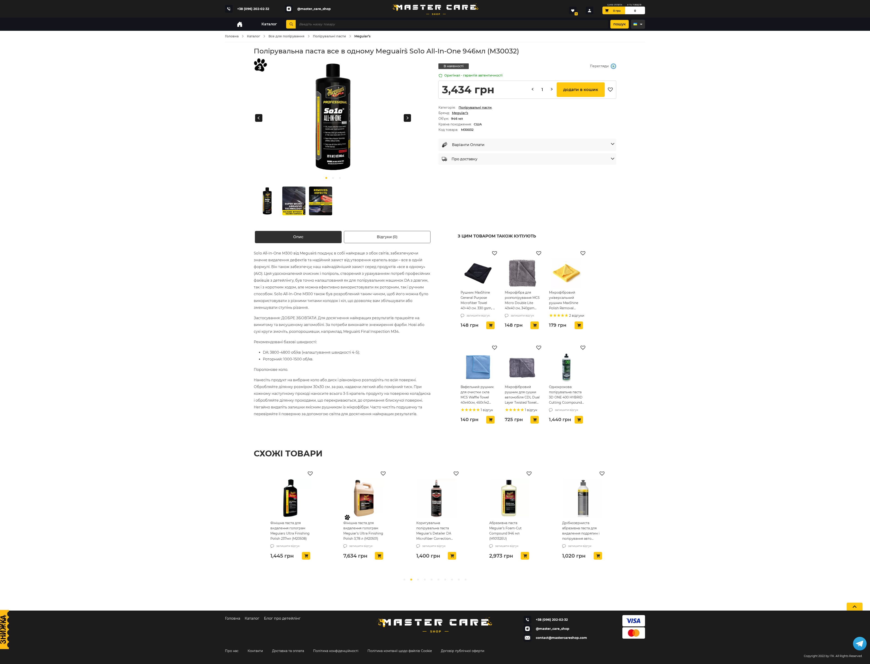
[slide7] (452, 579)
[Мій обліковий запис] (589, 10)
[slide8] (459, 579)
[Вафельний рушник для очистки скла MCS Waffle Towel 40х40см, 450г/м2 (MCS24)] (478, 367)
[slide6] (445, 579)
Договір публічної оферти (462, 651)
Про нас (232, 651)
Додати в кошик (580, 89)
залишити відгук (478, 315)
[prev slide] (259, 118)
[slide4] (432, 579)
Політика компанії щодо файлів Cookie (399, 651)
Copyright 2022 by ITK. (819, 656)
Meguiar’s (460, 113)
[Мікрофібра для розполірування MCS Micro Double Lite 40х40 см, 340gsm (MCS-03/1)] (522, 273)
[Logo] (435, 9)
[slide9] (465, 579)
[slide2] (340, 178)
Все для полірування (286, 36)
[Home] (239, 24)
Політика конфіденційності (335, 651)
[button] (611, 89)
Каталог (253, 36)
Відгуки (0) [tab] (387, 237)
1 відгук (486, 410)
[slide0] (326, 178)
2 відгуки (576, 316)
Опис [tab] (298, 237)
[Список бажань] (573, 10)
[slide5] (438, 579)
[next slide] (407, 118)
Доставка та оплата (288, 651)
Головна (232, 36)
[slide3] (425, 579)
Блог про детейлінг (282, 618)
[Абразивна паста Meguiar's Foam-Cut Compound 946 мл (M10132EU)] (508, 498)
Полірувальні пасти (329, 36)
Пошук (619, 24)
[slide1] (333, 178)
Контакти (255, 651)
